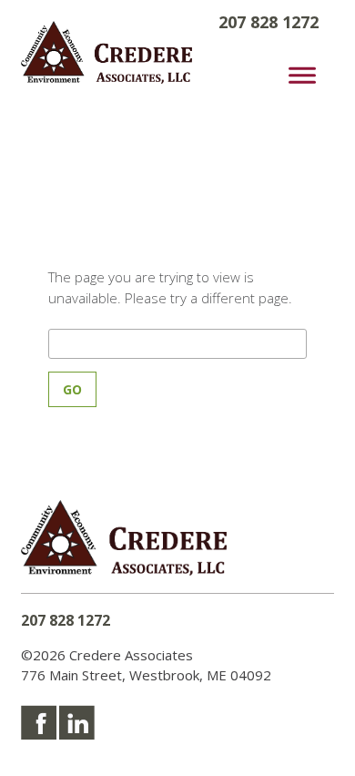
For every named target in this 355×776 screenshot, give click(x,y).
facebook (38, 722)
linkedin (77, 722)
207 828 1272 (65, 620)
